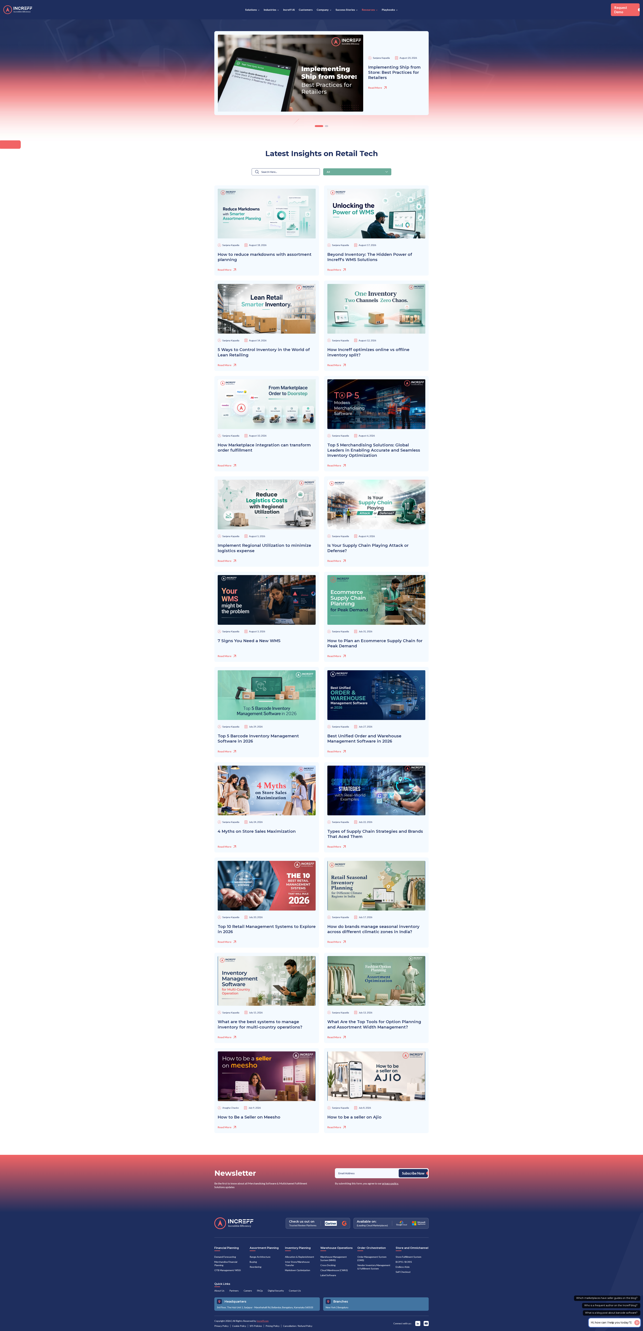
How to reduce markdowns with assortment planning (264, 257)
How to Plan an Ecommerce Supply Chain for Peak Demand (374, 643)
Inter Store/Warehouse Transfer (297, 1263)
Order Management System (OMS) (371, 1258)
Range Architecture (260, 1256)
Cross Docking (328, 1265)
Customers (306, 9)
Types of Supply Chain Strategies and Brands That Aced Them (375, 834)
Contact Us (295, 1290)
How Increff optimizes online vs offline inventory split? (368, 352)
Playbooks (388, 9)
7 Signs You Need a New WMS (249, 640)
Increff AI (289, 9)
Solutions (251, 9)
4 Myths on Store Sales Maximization (257, 831)
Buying (253, 1261)
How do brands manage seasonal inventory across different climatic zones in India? (373, 929)
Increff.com (263, 1320)
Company (323, 9)
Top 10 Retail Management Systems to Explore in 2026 (267, 929)
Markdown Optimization (297, 1270)
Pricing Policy (272, 1325)
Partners (234, 1290)
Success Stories (345, 9)
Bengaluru (343, 1307)
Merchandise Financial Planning (225, 1263)
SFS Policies (256, 1325)
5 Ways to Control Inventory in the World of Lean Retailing (264, 352)
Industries (270, 9)
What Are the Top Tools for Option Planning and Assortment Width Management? (374, 1024)
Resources (368, 9)
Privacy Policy (221, 1325)
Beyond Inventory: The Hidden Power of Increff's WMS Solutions (369, 257)
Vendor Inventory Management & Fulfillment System (373, 1267)
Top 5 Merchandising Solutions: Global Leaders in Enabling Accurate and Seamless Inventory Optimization (373, 450)
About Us (219, 1290)
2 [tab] (324, 126)
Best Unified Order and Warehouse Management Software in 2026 (364, 739)
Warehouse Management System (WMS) (333, 1258)
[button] (357, 171)
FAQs (260, 1290)
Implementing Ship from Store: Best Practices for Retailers (394, 72)
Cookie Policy (239, 1325)
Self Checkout (403, 1271)
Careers (248, 1290)
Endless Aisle (403, 1266)
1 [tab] (316, 126)
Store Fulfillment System (408, 1256)
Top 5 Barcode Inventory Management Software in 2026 (258, 739)
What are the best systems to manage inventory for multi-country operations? (260, 1024)
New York (331, 1307)
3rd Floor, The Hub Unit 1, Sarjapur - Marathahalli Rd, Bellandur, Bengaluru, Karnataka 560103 (265, 1307)
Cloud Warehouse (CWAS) (334, 1270)
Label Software (328, 1275)
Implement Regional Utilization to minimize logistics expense (264, 548)
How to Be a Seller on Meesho (249, 1117)
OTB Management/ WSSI (227, 1270)
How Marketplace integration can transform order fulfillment (264, 448)
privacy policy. (390, 1183)
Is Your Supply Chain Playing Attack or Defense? (368, 548)
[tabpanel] (321, 73)
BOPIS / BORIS (404, 1261)
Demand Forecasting (225, 1256)
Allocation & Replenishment (299, 1256)
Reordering (255, 1266)
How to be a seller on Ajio (354, 1117)
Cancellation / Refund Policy (297, 1325)
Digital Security (276, 1290)
